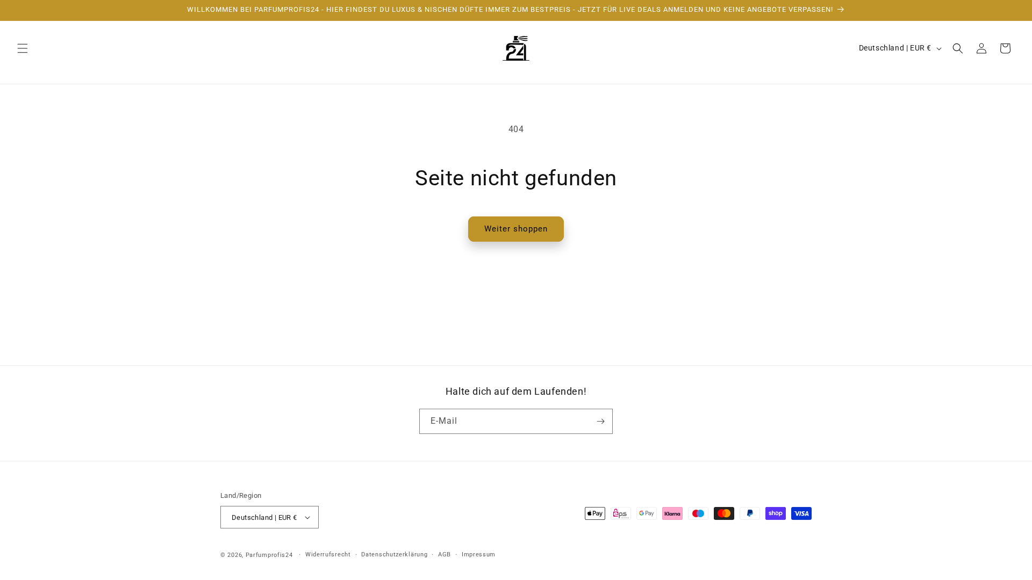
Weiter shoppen (516, 229)
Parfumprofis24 (269, 555)
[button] (22, 48)
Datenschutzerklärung (394, 554)
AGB (444, 554)
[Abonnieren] (600, 421)
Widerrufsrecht (328, 554)
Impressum (479, 554)
